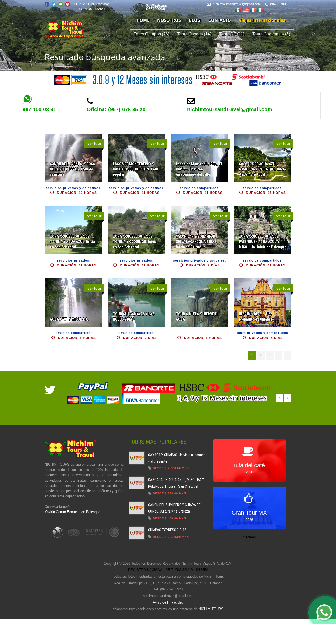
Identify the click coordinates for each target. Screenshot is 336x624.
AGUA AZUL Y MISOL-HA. (69, 319)
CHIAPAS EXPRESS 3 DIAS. (167, 530)
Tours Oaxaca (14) (194, 34)
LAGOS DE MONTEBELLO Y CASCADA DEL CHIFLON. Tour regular (135, 169)
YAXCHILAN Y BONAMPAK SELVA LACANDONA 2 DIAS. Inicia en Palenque (196, 241)
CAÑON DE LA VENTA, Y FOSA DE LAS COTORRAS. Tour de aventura (72, 169)
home (142, 20)
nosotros (169, 20)
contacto (219, 20)
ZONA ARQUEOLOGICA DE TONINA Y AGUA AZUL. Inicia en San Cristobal (72, 241)
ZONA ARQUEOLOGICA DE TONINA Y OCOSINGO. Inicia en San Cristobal (135, 241)
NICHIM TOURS (210, 609)
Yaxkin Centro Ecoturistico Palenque (72, 512)
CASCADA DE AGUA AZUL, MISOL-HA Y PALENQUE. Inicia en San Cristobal (262, 169)
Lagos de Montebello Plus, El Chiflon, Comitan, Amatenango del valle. (199, 169)
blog (195, 20)
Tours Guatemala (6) (271, 34)
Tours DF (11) (231, 34)
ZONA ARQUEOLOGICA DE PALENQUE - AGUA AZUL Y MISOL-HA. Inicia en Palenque (262, 241)
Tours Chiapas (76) (151, 34)
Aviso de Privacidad (168, 602)
